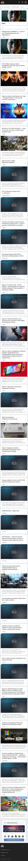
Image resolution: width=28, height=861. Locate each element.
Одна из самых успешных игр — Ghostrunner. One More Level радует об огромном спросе (13, 320)
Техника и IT (5, 258)
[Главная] (3, 27)
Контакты (3, 855)
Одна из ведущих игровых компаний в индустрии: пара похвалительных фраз (11, 449)
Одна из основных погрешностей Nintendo (9, 418)
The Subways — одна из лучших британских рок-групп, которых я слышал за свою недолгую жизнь (12, 538)
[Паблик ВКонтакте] (5, 823)
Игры (4, 37)
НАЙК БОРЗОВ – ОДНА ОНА (10, 511)
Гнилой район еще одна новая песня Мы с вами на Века (14, 599)
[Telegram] (25, 846)
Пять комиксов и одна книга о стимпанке (11, 192)
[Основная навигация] (19, 2)
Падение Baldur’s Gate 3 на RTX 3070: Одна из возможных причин (13, 481)
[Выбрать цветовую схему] (25, 2)
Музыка (4, 513)
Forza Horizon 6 (6, 7)
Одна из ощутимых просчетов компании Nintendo (11, 387)
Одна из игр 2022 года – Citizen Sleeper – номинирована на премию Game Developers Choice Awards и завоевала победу (13, 287)
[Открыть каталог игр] (25, 7)
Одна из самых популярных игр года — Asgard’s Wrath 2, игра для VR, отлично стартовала (14, 97)
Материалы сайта (4, 852)
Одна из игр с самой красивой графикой (8, 161)
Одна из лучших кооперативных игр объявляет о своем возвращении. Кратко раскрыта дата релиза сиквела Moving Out (13, 789)
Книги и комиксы (6, 195)
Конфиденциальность (5, 849)
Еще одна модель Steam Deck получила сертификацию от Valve (12, 255)
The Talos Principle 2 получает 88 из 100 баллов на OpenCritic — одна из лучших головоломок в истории (13, 223)
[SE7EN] (2, 2)
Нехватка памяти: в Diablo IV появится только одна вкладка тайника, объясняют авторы (12, 627)
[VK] (22, 846)
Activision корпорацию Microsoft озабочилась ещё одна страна (12, 723)
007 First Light (16, 7)
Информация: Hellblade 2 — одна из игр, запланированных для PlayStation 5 (13, 33)
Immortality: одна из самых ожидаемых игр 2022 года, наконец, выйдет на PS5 (13, 65)
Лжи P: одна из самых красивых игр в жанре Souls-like (14, 659)
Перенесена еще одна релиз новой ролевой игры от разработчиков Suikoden (11, 567)
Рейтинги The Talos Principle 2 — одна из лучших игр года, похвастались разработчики (14, 130)
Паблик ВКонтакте (12, 823)
